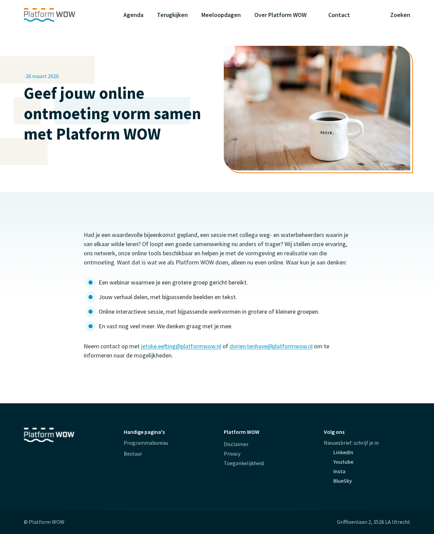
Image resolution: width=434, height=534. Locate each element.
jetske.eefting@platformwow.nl (181, 346)
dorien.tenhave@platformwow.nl (271, 346)
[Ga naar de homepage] (63, 15)
